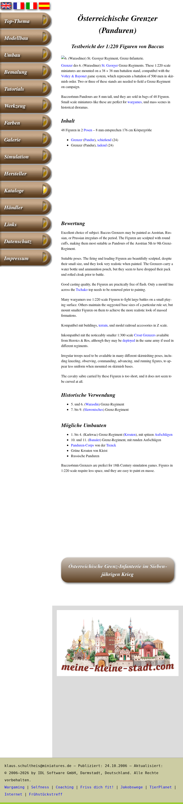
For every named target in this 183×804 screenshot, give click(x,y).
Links (10, 224)
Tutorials (14, 89)
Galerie (12, 139)
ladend (102, 145)
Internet (13, 794)
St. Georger (110, 65)
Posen (88, 129)
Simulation (16, 156)
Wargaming (14, 787)
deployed (129, 340)
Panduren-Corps (82, 445)
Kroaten (130, 434)
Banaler (94, 439)
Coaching (65, 787)
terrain (103, 325)
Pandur (89, 139)
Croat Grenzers (145, 335)
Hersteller (15, 173)
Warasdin (92, 404)
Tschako (82, 289)
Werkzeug (15, 105)
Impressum (16, 258)
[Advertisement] (117, 181)
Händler (13, 207)
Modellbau (16, 38)
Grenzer (67, 65)
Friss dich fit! (97, 787)
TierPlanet (161, 787)
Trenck (111, 445)
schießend (104, 139)
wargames (134, 101)
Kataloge (14, 190)
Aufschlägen (164, 434)
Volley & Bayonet (74, 76)
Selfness (40, 787)
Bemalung (15, 72)
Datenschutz (17, 241)
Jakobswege (132, 787)
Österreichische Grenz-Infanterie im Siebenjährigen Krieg (118, 570)
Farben (12, 122)
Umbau (12, 55)
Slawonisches (93, 409)
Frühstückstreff (45, 794)
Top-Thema (17, 21)
